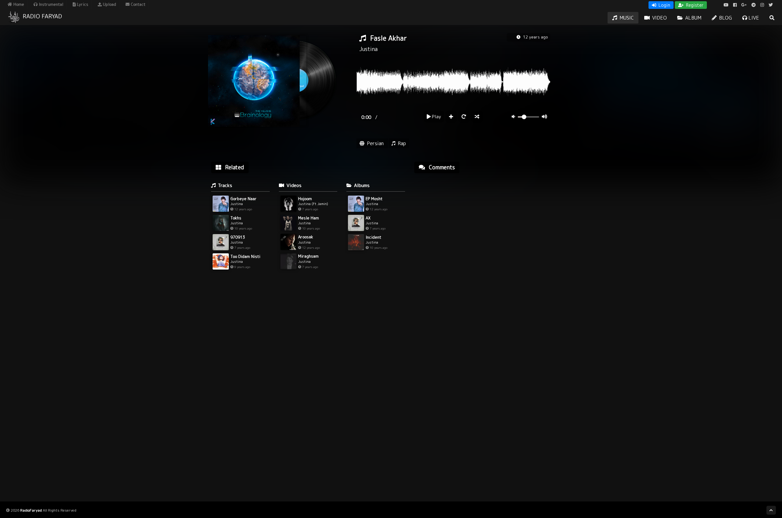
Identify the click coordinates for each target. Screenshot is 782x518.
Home (18, 4)
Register (694, 5)
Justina (368, 49)
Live (753, 17)
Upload (109, 4)
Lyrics (82, 4)
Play (436, 116)
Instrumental (50, 4)
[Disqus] (482, 255)
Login (663, 5)
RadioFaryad (31, 510)
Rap (402, 143)
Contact (137, 4)
